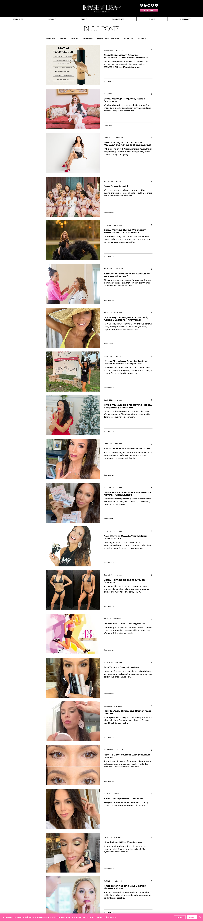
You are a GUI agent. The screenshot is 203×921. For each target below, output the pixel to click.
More (141, 38)
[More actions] (152, 50)
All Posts (50, 38)
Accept (192, 917)
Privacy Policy (110, 917)
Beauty (74, 38)
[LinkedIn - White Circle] (156, 5)
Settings (179, 917)
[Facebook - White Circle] (145, 5)
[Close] (200, 917)
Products (128, 38)
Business (88, 38)
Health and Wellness (108, 38)
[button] (18, 19)
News (63, 38)
